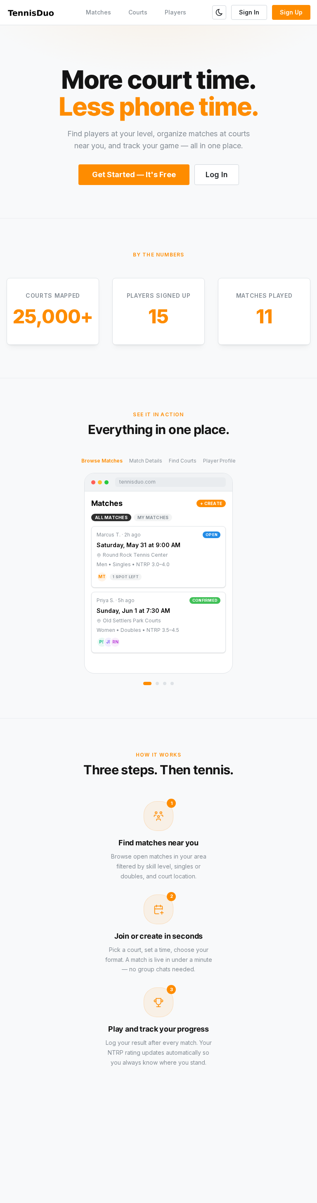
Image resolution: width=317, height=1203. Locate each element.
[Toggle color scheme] (219, 12)
